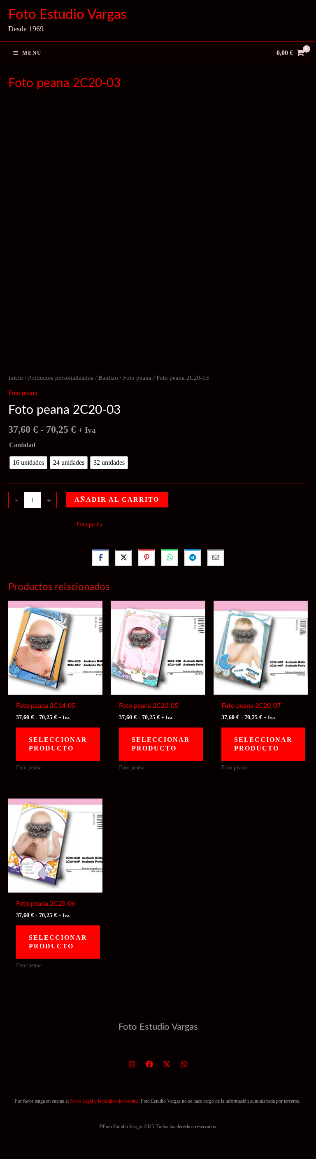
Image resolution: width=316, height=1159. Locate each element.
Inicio (15, 377)
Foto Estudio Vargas (67, 14)
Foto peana (137, 377)
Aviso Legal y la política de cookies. (104, 1101)
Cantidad (22, 444)
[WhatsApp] (184, 1064)
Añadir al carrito (116, 499)
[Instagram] (132, 1064)
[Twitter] (166, 1064)
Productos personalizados (60, 377)
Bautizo (108, 377)
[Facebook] (149, 1064)
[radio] (28, 463)
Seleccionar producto (58, 744)
